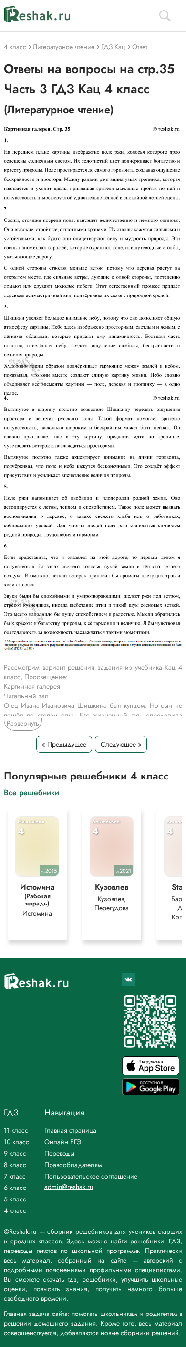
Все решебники (31, 792)
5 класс (15, 1199)
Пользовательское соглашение (90, 1176)
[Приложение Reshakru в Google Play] (150, 1092)
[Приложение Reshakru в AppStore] (150, 1072)
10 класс (16, 1142)
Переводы (59, 1153)
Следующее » (121, 744)
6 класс (15, 1187)
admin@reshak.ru (68, 1186)
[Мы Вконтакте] (128, 979)
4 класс (15, 1210)
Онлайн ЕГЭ (63, 1142)
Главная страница (70, 1130)
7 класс (15, 1176)
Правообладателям (73, 1164)
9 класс (15, 1153)
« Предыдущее (64, 744)
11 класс (16, 1130)
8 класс (15, 1164)
